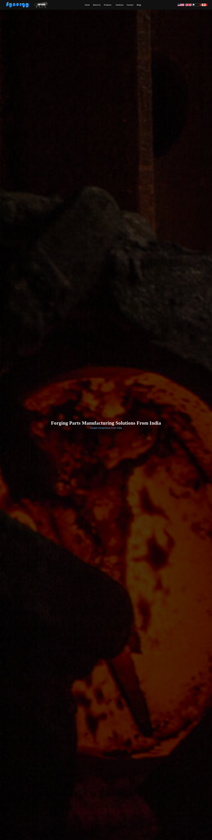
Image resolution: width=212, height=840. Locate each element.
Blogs (139, 5)
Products (107, 5)
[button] (108, 4)
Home (87, 5)
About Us (97, 5)
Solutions (119, 5)
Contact (130, 5)
